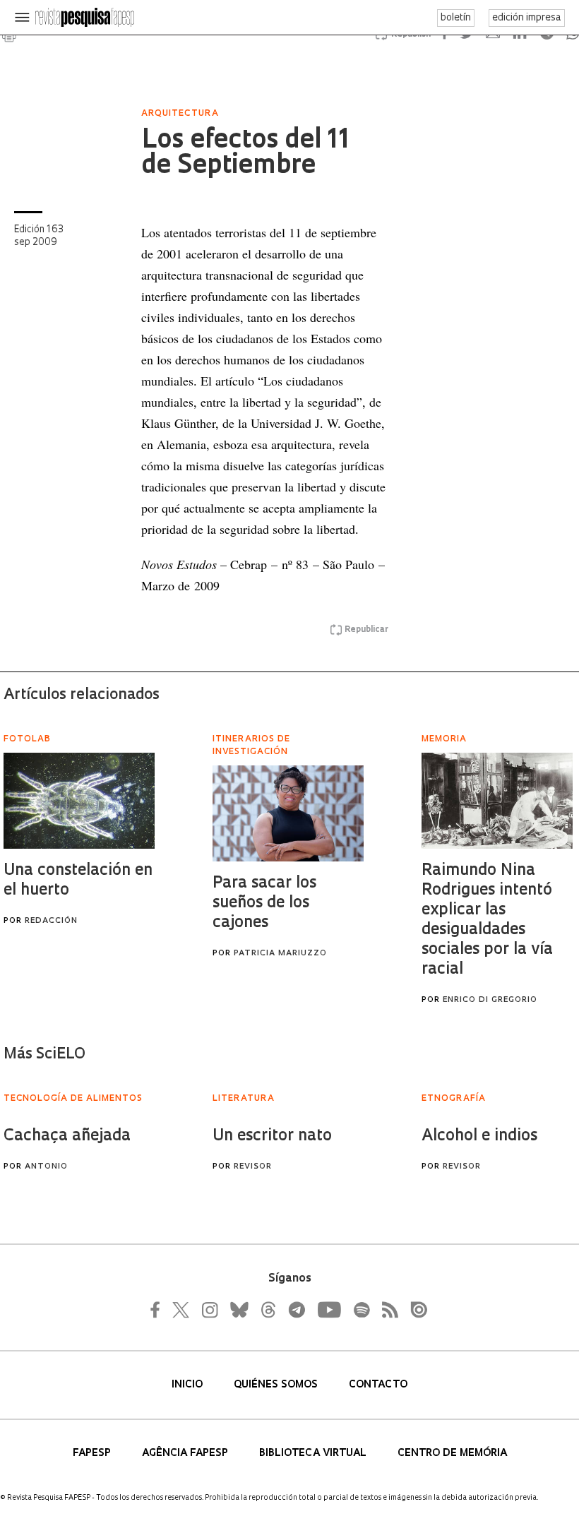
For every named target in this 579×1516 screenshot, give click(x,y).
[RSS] (386, 1310)
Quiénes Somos (277, 1385)
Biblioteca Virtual (314, 1453)
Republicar (366, 630)
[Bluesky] (238, 1310)
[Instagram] (208, 1310)
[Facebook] (158, 1310)
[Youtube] (328, 1310)
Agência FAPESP (186, 1453)
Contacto (378, 1385)
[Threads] (267, 1310)
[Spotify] (360, 1310)
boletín (456, 18)
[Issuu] (414, 1310)
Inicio (188, 1385)
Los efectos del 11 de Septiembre (245, 154)
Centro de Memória (452, 1453)
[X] (181, 1310)
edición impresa (526, 18)
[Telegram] (295, 1310)
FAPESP (93, 1453)
